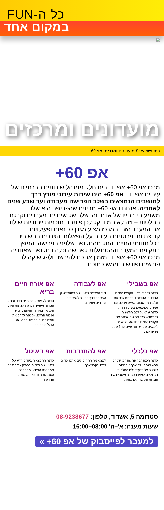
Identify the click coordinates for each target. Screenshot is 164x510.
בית (156, 151)
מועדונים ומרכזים (119, 151)
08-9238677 (72, 416)
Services (144, 151)
